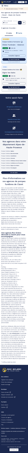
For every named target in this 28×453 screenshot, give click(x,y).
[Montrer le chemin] (2, 8)
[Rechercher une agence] (20, 22)
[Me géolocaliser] (24, 22)
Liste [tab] (10, 33)
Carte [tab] (20, 33)
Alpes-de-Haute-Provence (12, 8)
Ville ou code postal (7, 20)
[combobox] (10, 22)
